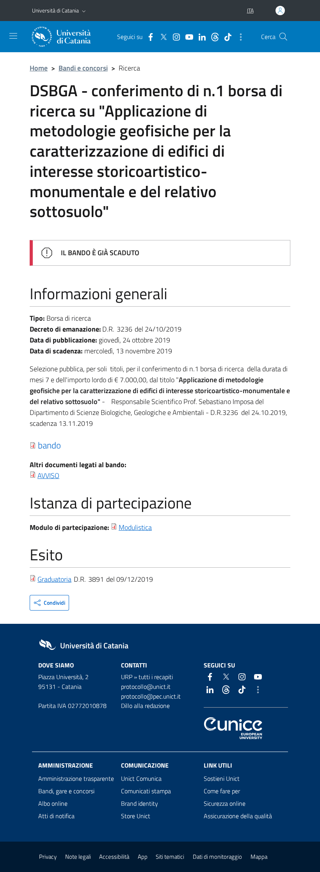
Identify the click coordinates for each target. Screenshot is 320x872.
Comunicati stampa (146, 791)
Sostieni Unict (222, 778)
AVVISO (48, 475)
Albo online (53, 803)
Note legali (78, 856)
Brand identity (139, 803)
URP (126, 676)
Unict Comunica (141, 778)
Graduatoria (54, 579)
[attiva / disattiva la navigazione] (13, 36)
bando (49, 445)
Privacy (48, 856)
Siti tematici (170, 856)
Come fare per (222, 791)
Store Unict (135, 816)
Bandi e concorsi (83, 68)
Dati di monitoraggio (217, 856)
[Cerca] (283, 36)
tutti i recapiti (156, 676)
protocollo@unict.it (146, 686)
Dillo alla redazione (145, 705)
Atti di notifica (56, 816)
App (143, 856)
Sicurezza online (224, 803)
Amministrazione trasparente (76, 778)
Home (39, 68)
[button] (83, 10)
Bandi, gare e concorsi (66, 791)
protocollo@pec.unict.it (151, 696)
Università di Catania (55, 10)
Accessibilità (114, 856)
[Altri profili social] (239, 36)
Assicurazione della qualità (238, 816)
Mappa (259, 856)
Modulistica (135, 527)
